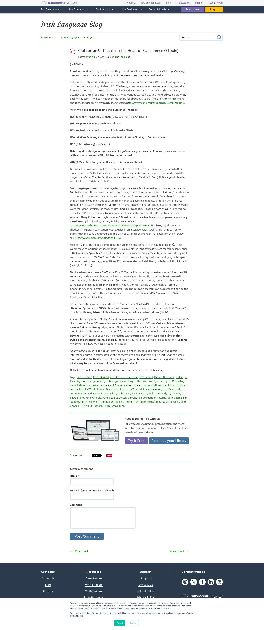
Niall (151, 393)
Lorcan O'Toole (176, 385)
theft (157, 402)
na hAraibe (124, 393)
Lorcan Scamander (108, 389)
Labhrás (81, 385)
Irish (145, 381)
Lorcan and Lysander (155, 385)
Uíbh (122, 406)
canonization (84, 377)
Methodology (94, 591)
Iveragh (164, 381)
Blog (48, 584)
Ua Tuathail (172, 402)
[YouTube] (219, 581)
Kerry (73, 385)
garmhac (98, 381)
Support (145, 578)
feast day (75, 381)
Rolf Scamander (147, 397)
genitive (109, 381)
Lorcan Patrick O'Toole (83, 389)
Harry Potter (134, 381)
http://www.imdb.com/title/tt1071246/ (97, 238)
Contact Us (145, 584)
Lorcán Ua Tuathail (131, 389)
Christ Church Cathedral (124, 377)
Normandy (161, 393)
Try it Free (193, 9)
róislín (92, 57)
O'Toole (176, 393)
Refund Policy (146, 591)
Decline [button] (133, 623)
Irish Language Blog (71, 24)
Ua (163, 402)
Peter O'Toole (93, 397)
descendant (146, 377)
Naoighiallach (139, 393)
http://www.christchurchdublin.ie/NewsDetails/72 (155, 103)
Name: (74, 475)
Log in (214, 9)
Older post (81, 551)
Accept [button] (120, 623)
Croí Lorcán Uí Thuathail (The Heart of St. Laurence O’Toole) (128, 51)
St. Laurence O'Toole (108, 402)
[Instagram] (185, 581)
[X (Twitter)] (193, 581)
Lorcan (137, 385)
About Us (48, 578)
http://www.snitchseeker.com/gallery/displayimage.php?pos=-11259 (109, 225)
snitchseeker (87, 402)
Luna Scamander (172, 389)
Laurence (93, 385)
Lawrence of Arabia (111, 385)
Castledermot (101, 377)
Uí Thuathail (111, 406)
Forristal (86, 381)
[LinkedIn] (210, 581)
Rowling (161, 397)
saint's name (175, 397)
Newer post (176, 551)
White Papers (94, 584)
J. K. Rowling (177, 381)
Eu (186, 377)
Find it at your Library (169, 441)
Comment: (76, 505)
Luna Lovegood (152, 389)
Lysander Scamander (82, 393)
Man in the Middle (105, 393)
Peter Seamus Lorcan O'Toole (119, 397)
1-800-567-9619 (215, 3)
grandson (120, 381)
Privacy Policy (165, 608)
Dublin (179, 377)
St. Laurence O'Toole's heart (137, 402)
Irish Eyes (154, 381)
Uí (181, 402)
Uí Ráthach (96, 406)
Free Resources (93, 597)
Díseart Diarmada (164, 377)
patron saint (77, 397)
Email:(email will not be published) (92, 490)
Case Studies (94, 578)
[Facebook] (202, 581)
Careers (48, 591)
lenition (127, 385)
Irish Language (122, 57)
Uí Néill (85, 406)
